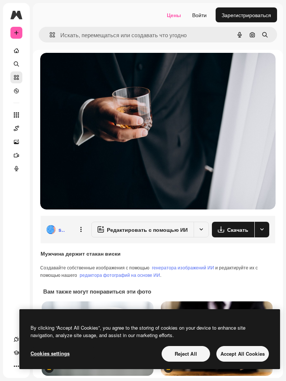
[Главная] (16, 51)
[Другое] (16, 366)
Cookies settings (50, 353)
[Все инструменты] (16, 115)
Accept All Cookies (242, 353)
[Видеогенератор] (16, 155)
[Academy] (16, 353)
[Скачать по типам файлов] (261, 229)
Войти (199, 15)
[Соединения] (16, 339)
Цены (174, 15)
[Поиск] (16, 64)
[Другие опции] (80, 229)
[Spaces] (16, 128)
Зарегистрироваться (246, 15)
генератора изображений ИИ (183, 267)
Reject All (186, 353)
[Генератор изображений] (16, 142)
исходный (90, 67)
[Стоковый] (16, 77)
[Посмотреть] (16, 91)
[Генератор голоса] (16, 169)
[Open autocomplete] (49, 35)
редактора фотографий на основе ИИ (120, 275)
